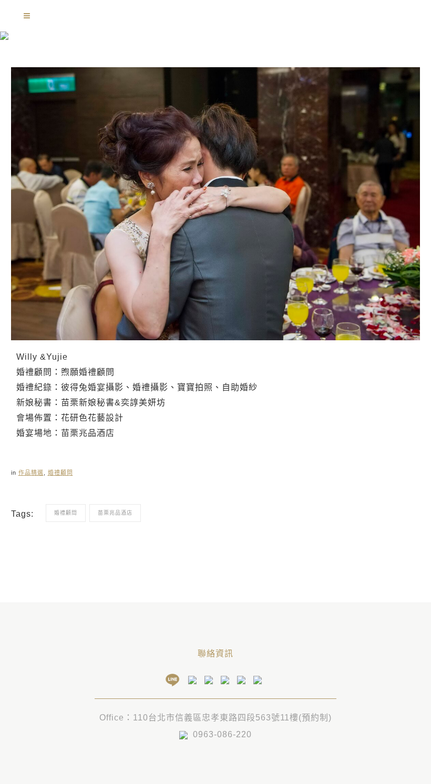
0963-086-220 (222, 734)
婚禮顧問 (60, 472)
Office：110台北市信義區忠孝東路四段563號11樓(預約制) (215, 717)
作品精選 (31, 472)
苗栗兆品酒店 (115, 513)
